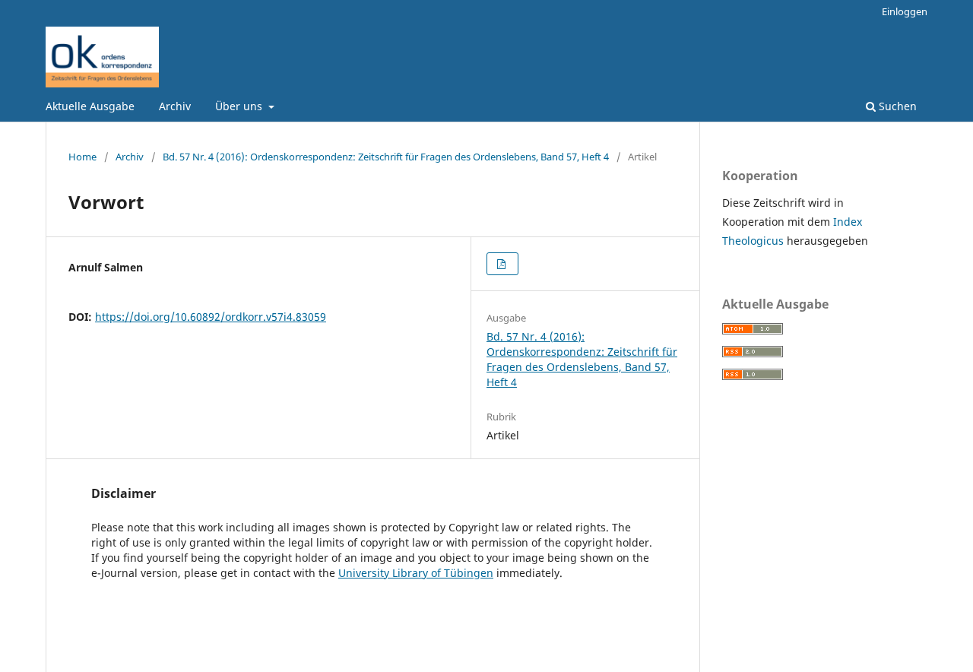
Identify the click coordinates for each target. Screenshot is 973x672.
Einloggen (904, 11)
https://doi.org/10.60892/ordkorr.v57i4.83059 (210, 316)
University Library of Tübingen (415, 573)
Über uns (240, 106)
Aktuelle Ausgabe (90, 106)
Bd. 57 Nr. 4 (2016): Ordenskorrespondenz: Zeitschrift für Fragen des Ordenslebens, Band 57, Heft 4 (386, 156)
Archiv (175, 106)
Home (82, 156)
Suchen (896, 106)
